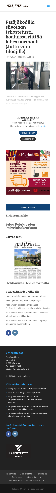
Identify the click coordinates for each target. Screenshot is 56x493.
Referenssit (18, 477)
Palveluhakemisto (35, 480)
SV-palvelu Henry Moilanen (32, 489)
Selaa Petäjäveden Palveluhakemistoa (21, 226)
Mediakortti (26, 473)
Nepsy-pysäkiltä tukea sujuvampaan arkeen (26, 296)
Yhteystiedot (15, 480)
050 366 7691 (15, 366)
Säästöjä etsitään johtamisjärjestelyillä (23, 300)
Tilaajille (21, 56)
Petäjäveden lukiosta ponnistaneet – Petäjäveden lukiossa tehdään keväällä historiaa (25, 399)
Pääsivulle (11, 473)
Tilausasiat (41, 473)
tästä (43, 126)
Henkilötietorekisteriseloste (18, 376)
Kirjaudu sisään (28, 207)
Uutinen (30, 56)
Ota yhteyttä (34, 477)
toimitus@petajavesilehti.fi (17, 369)
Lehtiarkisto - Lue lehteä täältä (28, 283)
